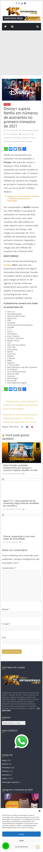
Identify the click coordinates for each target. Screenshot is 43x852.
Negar (21, 840)
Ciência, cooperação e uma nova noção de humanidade (19, 537)
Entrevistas (6, 767)
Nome (6, 609)
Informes (5, 771)
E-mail (6, 623)
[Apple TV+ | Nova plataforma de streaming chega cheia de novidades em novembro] (21, 479)
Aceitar (21, 834)
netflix (22, 141)
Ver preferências (21, 847)
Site (4, 637)
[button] (39, 811)
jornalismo (15, 141)
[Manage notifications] (37, 847)
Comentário (9, 567)
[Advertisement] (21, 53)
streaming (29, 141)
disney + (33, 138)
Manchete (5, 775)
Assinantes (7, 138)
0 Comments (25, 134)
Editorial (5, 764)
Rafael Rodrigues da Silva (30, 130)
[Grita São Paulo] (5, 26)
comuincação (16, 138)
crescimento (26, 138)
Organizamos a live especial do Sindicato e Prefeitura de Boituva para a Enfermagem (20, 405)
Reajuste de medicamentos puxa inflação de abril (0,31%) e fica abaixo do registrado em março (21, 418)
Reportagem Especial (10, 782)
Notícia (7, 104)
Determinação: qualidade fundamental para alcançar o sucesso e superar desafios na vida (20, 467)
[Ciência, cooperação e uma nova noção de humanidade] (21, 515)
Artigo (4, 760)
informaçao (7, 141)
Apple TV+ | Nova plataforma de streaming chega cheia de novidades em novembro (21, 503)
